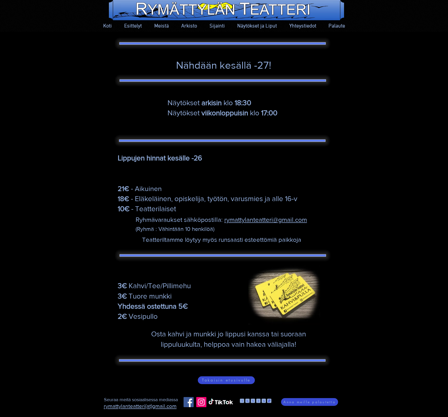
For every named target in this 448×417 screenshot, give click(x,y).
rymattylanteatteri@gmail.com (265, 219)
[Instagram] (201, 402)
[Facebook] (189, 402)
